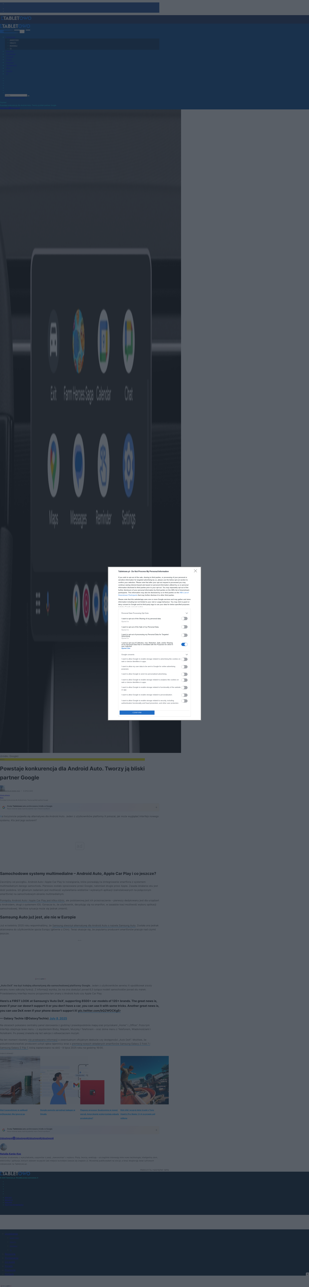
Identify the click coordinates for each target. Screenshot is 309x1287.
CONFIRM (137, 712)
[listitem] (154, 613)
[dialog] (154, 643)
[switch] (184, 618)
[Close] (196, 571)
